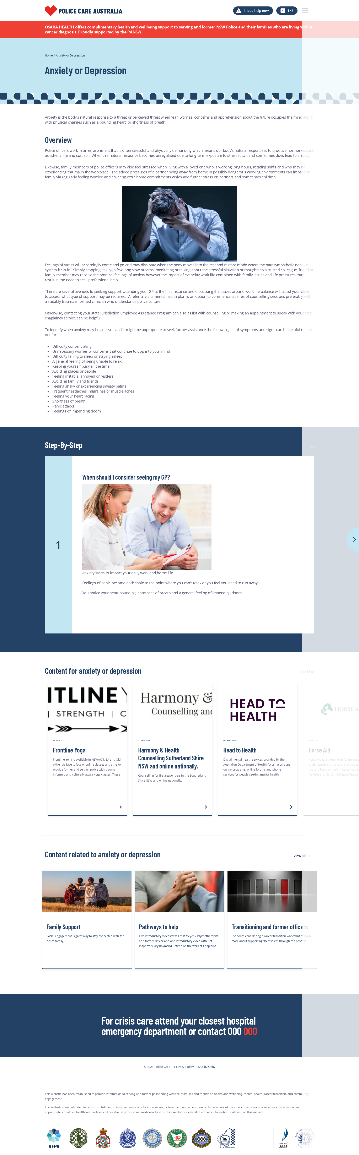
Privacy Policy (184, 1066)
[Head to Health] (257, 709)
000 (250, 1030)
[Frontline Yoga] (87, 709)
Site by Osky (206, 1066)
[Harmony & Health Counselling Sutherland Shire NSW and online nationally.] (172, 709)
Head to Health (240, 750)
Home (49, 55)
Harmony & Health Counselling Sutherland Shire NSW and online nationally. (171, 758)
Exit (290, 10)
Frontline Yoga (69, 750)
